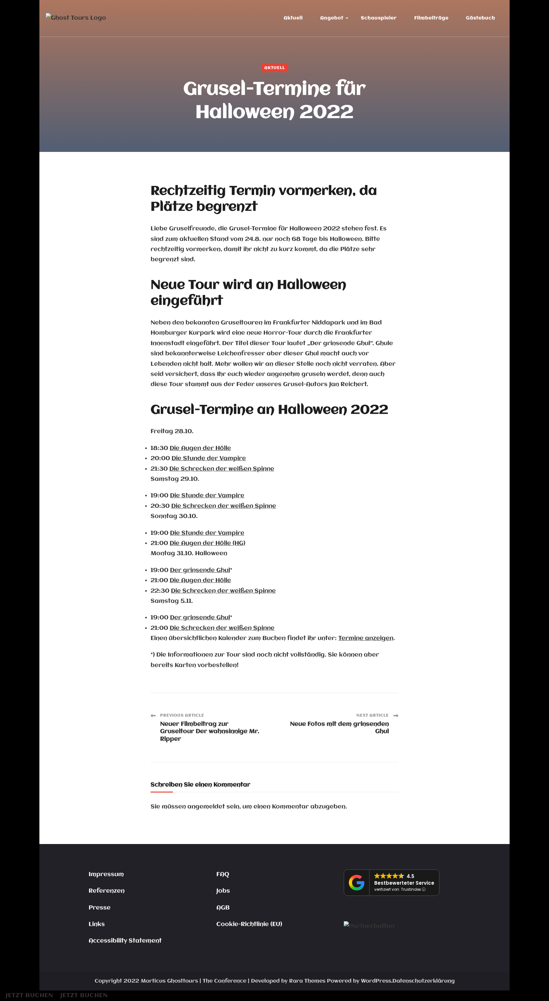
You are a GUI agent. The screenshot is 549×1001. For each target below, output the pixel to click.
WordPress (376, 981)
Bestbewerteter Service (404, 883)
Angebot (331, 18)
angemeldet (206, 807)
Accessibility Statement (125, 941)
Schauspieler (379, 18)
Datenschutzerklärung (423, 981)
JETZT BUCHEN (29, 995)
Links (97, 924)
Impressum (106, 874)
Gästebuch (480, 18)
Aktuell (293, 18)
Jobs (223, 891)
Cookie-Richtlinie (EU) (249, 924)
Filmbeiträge (431, 18)
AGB (223, 908)
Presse (100, 908)
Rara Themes (307, 981)
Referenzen (107, 891)
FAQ (222, 874)
